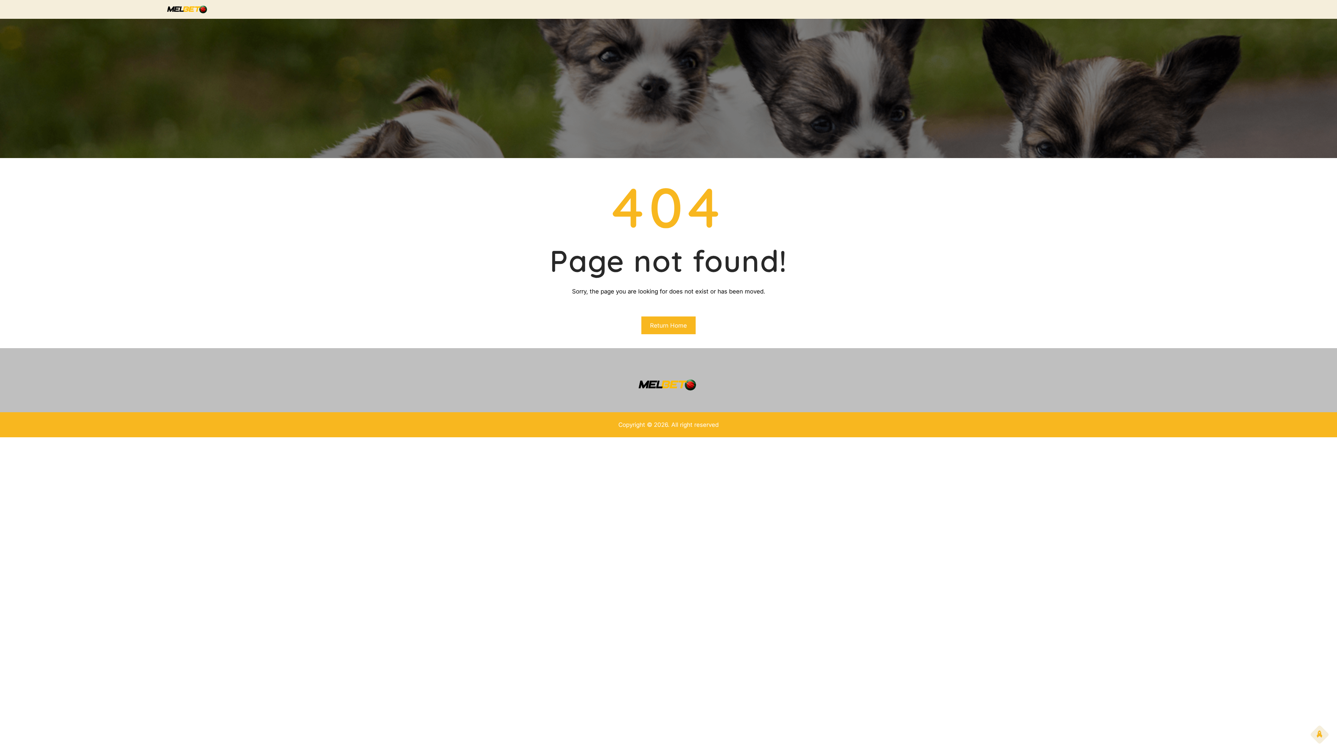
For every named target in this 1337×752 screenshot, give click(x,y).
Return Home (668, 325)
